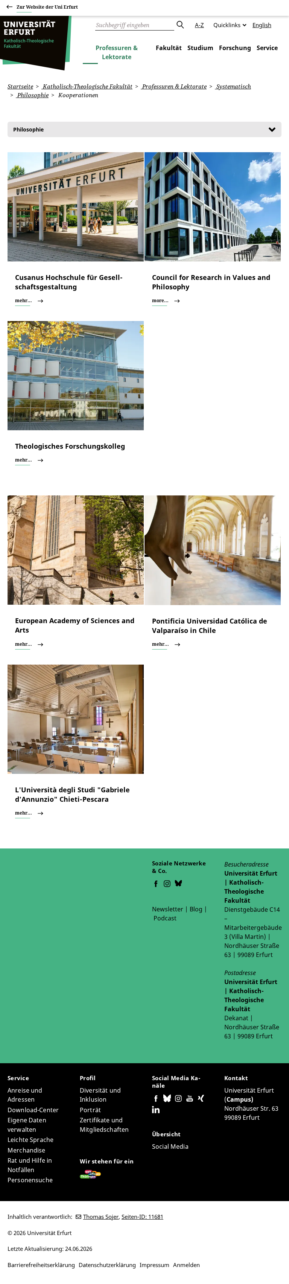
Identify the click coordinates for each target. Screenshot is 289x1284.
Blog (196, 909)
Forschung (235, 48)
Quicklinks (226, 25)
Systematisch (233, 86)
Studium (200, 48)
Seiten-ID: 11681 (142, 1216)
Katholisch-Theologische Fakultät (86, 86)
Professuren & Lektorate (117, 52)
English (261, 25)
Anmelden (186, 1265)
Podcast (165, 918)
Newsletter (167, 909)
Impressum (154, 1265)
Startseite (20, 86)
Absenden (180, 25)
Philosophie (32, 95)
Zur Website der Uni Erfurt (47, 7)
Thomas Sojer (101, 1216)
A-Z (199, 25)
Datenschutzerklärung (107, 1265)
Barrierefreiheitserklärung (41, 1265)
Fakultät (169, 48)
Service (267, 48)
